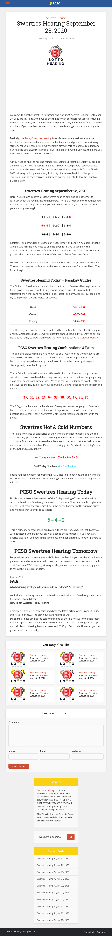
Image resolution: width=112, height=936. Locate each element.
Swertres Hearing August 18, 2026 (53, 920)
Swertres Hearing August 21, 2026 (53, 899)
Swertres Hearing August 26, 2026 (88, 659)
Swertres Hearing (56, 18)
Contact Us (101, 932)
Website (76, 751)
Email (44, 751)
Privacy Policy (90, 932)
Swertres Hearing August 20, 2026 (53, 906)
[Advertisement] (56, 91)
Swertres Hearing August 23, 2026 (39, 694)
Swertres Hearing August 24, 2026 (88, 677)
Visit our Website (89, 337)
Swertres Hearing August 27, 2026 (39, 659)
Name (12, 751)
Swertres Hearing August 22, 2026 (88, 694)
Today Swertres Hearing (38, 138)
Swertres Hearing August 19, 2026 (53, 913)
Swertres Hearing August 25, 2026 (39, 677)
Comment (13, 722)
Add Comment (57, 38)
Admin (72, 38)
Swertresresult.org (45, 790)
